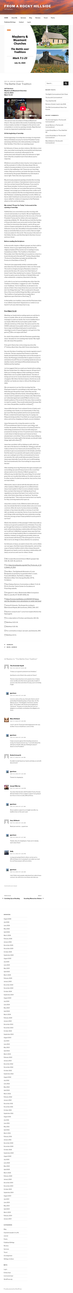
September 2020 (9, 1153)
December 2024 (8, 985)
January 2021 (7, 1139)
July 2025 (6, 961)
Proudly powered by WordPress (13, 1289)
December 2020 (8, 1143)
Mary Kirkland (15, 719)
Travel (46, 18)
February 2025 (8, 978)
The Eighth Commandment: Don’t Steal (56, 94)
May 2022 (7, 1087)
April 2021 (7, 1130)
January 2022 (7, 1100)
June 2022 (7, 1083)
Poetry (53, 18)
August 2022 (7, 1077)
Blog (30, 18)
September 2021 (8, 1113)
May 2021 (6, 1126)
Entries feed (7, 1272)
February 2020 (8, 1176)
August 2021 (7, 1116)
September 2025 (9, 955)
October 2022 (8, 1070)
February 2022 (8, 1097)
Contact (21, 22)
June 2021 (7, 1123)
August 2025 (7, 958)
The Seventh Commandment (53, 97)
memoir (6, 1236)
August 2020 (7, 1156)
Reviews (37, 18)
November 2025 (8, 948)
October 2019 (8, 1189)
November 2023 (8, 1027)
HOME (6, 18)
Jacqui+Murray (15, 786)
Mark (9, 647)
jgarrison (20, 81)
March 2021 (7, 1133)
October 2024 (8, 991)
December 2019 (8, 1182)
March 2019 (7, 1212)
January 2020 (8, 1179)
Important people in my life (11, 1232)
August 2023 (7, 1037)
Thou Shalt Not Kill (50, 101)
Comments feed (8, 1276)
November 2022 (8, 1067)
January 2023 (8, 1060)
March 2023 (7, 1054)
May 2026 (7, 928)
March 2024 (7, 1014)
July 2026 (6, 922)
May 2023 (7, 1047)
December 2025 (8, 945)
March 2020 (7, 1172)
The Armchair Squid (17, 666)
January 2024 (8, 1021)
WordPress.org (8, 1279)
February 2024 (8, 1018)
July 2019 (6, 1199)
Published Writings (10, 22)
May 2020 (7, 1166)
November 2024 (8, 988)
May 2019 (7, 1205)
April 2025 (7, 971)
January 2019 (7, 1219)
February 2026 (8, 938)
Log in (5, 1269)
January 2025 (8, 981)
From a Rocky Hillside (27, 6)
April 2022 (7, 1090)
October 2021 (8, 1110)
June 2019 (7, 1202)
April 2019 (7, 1209)
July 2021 (6, 1120)
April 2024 (7, 1011)
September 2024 (9, 994)
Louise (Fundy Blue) (50, 130)
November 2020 (8, 1146)
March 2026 (7, 935)
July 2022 (6, 1080)
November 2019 (8, 1186)
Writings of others (9, 1259)
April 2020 (7, 1169)
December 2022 (8, 1064)
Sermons (23, 18)
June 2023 (7, 1044)
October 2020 (8, 1149)
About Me (14, 18)
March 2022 (7, 1093)
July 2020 (6, 1159)
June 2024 (7, 1004)
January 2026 (8, 942)
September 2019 (8, 1192)
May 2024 (7, 1008)
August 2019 (7, 1196)
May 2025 (7, 968)
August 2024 (7, 998)
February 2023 (8, 1057)
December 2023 (8, 1024)
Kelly (11, 851)
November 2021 (8, 1106)
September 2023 (9, 1034)
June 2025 (7, 965)
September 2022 (8, 1074)
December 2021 (8, 1103)
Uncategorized (8, 1255)
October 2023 (8, 1031)
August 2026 (7, 919)
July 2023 (6, 1041)
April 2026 (7, 932)
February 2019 (8, 1215)
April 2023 (7, 1050)
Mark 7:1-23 (12, 311)
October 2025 (8, 952)
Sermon (14, 647)
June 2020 (7, 1163)
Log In (29, 22)
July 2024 (6, 1001)
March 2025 (7, 975)
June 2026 (7, 925)
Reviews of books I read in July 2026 (55, 104)
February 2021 (8, 1136)
